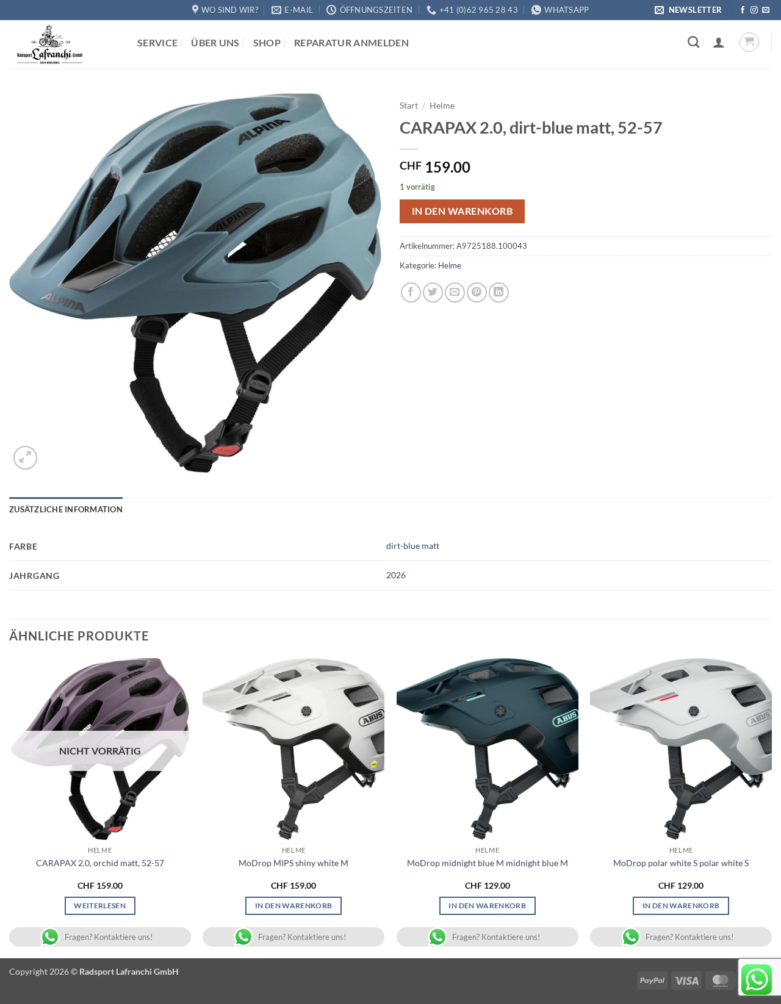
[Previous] (10, 807)
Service (157, 42)
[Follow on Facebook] (742, 10)
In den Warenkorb (462, 211)
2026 (396, 575)
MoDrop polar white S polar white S (681, 863)
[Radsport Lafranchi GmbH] (64, 44)
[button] (690, 10)
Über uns (215, 42)
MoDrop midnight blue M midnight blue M (487, 863)
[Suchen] (693, 42)
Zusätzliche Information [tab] (66, 509)
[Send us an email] (765, 10)
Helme (442, 105)
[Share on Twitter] (433, 292)
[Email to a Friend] (455, 292)
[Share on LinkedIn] (499, 292)
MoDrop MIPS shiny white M (293, 863)
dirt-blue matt (412, 545)
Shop (267, 42)
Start (409, 105)
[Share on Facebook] (411, 292)
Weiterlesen (100, 905)
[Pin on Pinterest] (477, 292)
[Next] (771, 807)
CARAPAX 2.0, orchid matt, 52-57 (100, 863)
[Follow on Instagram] (754, 10)
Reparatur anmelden (351, 42)
